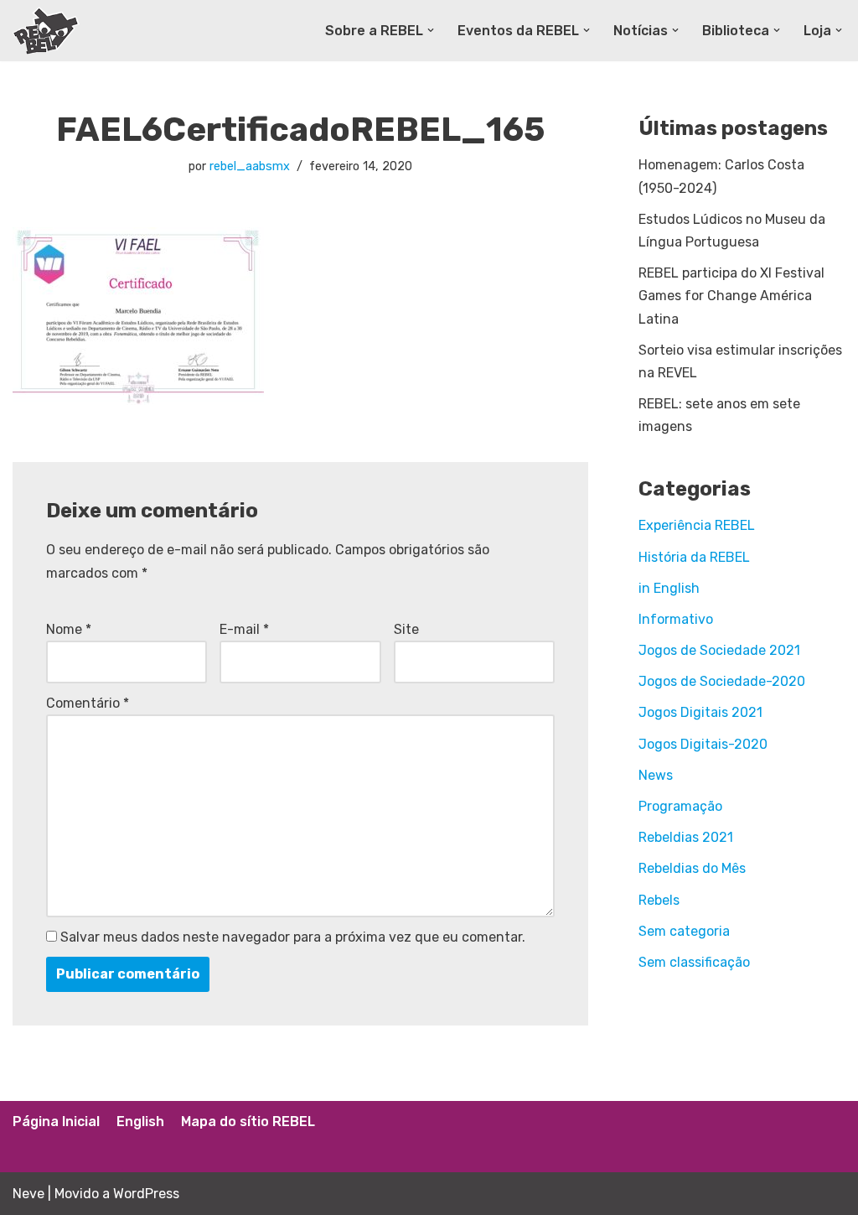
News (655, 775)
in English (669, 588)
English (140, 1121)
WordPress (146, 1194)
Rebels (659, 900)
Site (406, 629)
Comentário (87, 703)
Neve (28, 1194)
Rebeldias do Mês (692, 868)
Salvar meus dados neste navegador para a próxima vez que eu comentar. (292, 937)
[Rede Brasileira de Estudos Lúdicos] (46, 31)
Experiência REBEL (696, 525)
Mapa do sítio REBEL (248, 1121)
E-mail (244, 629)
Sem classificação (694, 962)
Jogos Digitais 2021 (700, 712)
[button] (430, 30)
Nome (68, 629)
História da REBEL (694, 557)
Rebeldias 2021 (685, 837)
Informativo (675, 619)
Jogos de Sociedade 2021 (719, 650)
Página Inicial (56, 1121)
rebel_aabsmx (249, 166)
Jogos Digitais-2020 (703, 744)
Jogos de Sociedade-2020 (721, 681)
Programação (680, 806)
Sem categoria (684, 931)
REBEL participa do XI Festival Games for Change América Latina (731, 295)
